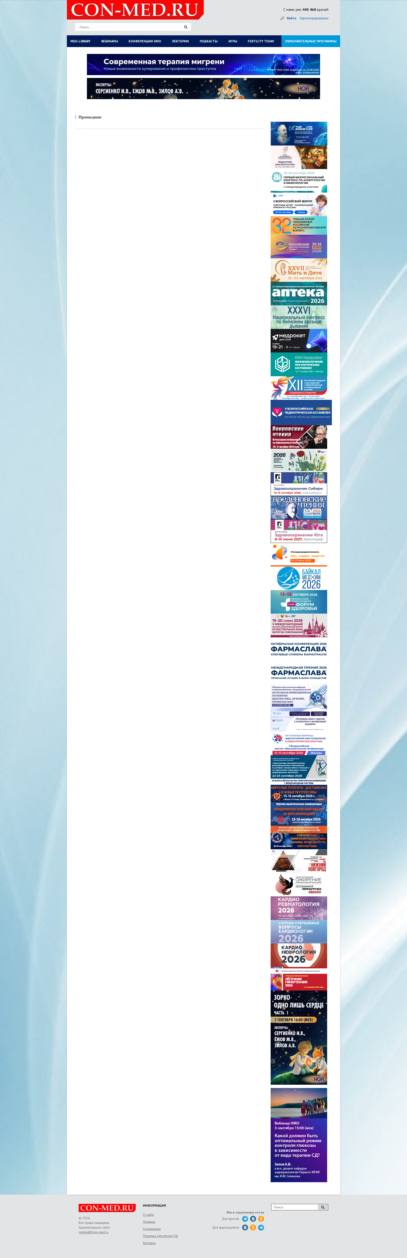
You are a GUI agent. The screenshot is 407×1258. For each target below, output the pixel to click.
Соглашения (152, 1229)
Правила (149, 1222)
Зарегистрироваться (314, 18)
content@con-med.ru (93, 1232)
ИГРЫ (232, 41)
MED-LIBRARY (80, 41)
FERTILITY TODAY (261, 41)
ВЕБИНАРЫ (109, 41)
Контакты (149, 1243)
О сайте (148, 1215)
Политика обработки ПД (160, 1236)
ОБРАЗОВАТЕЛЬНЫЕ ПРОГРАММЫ (311, 41)
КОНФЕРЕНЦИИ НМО (145, 41)
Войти (291, 18)
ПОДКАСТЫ (209, 41)
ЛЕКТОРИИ (180, 41)
